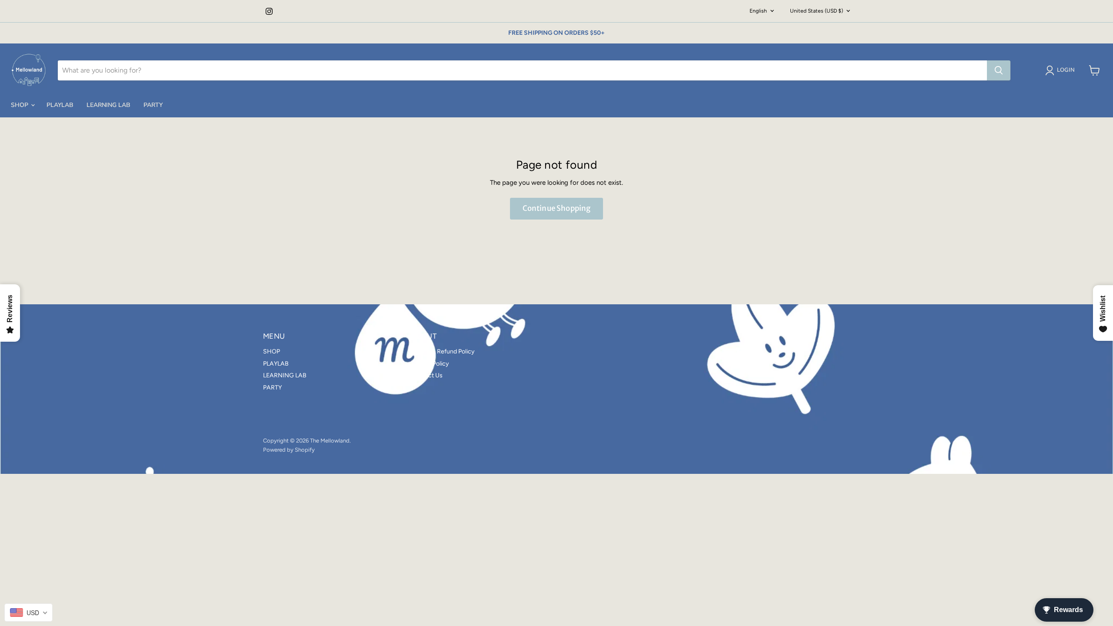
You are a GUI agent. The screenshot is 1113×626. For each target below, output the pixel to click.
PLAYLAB (60, 105)
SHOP (20, 105)
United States (816, 10)
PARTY (153, 105)
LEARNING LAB (108, 105)
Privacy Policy (430, 363)
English (758, 10)
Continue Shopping (557, 208)
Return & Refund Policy (443, 351)
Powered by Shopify (289, 449)
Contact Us (427, 375)
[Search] (998, 70)
